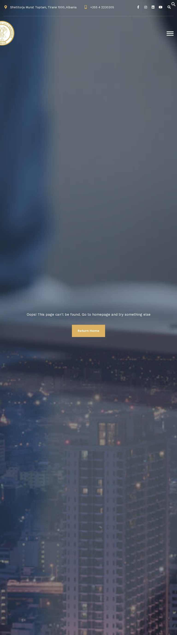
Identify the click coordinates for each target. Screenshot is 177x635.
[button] (173, 4)
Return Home (88, 331)
